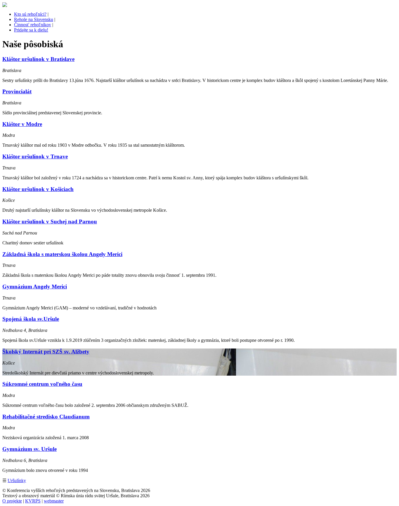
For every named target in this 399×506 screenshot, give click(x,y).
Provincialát (17, 91)
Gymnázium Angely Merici (34, 286)
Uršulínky (17, 480)
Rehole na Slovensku (33, 19)
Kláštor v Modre (22, 124)
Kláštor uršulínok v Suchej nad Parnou (49, 221)
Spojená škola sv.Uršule (30, 319)
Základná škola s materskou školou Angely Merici (62, 254)
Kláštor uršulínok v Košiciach (38, 189)
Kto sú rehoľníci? (30, 14)
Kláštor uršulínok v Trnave (35, 156)
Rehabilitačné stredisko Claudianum (46, 417)
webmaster (54, 500)
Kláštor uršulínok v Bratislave (38, 59)
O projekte (12, 500)
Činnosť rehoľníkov (32, 24)
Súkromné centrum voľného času (42, 384)
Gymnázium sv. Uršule (29, 449)
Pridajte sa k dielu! (31, 29)
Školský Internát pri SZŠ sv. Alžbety (45, 352)
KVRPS (33, 500)
